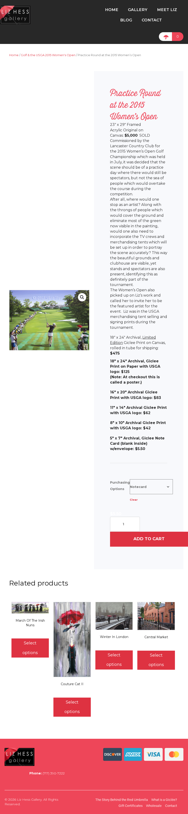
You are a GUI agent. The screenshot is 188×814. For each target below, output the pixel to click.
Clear (134, 499)
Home (14, 55)
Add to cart (149, 538)
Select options (30, 648)
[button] (82, 297)
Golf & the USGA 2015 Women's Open (48, 55)
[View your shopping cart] (165, 36)
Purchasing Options (120, 485)
